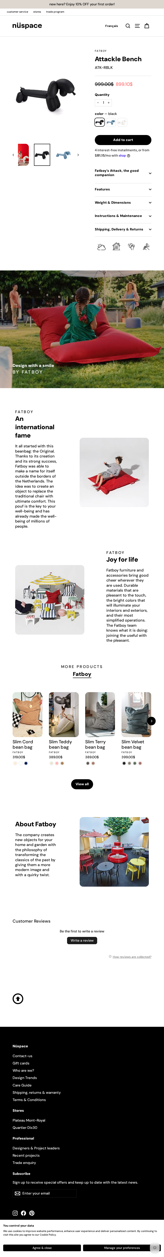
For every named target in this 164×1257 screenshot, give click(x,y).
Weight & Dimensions (113, 202)
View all (82, 784)
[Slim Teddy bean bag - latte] (62, 763)
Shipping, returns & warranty (37, 1092)
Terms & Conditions (29, 1099)
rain (111, 122)
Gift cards (21, 1063)
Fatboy (101, 51)
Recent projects (26, 1155)
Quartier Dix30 (25, 1127)
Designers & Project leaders (36, 1148)
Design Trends (25, 1077)
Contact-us (22, 1056)
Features (102, 189)
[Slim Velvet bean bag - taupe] (129, 763)
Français (111, 26)
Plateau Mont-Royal (29, 1120)
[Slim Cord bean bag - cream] (15, 763)
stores (37, 11)
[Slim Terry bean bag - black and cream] (88, 763)
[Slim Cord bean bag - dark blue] (26, 763)
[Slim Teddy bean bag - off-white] (51, 763)
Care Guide (22, 1085)
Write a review (82, 940)
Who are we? (23, 1070)
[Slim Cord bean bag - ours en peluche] (20, 763)
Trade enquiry (24, 1162)
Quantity (102, 95)
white (122, 122)
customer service (17, 11)
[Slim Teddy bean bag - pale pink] (57, 763)
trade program (55, 11)
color (106, 114)
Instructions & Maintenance (118, 216)
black (99, 122)
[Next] (151, 721)
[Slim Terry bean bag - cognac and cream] (93, 763)
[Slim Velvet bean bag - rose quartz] (140, 763)
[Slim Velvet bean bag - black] (124, 763)
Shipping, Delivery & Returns (119, 229)
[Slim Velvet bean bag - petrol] (135, 763)
